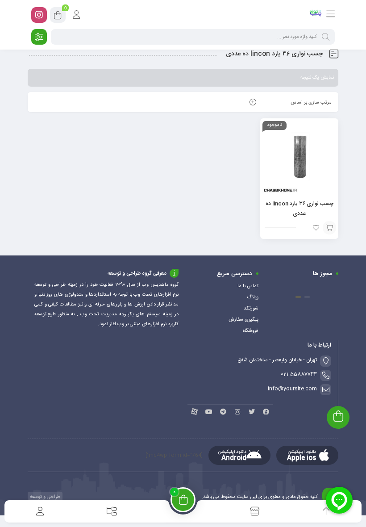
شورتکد (251, 309)
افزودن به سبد (329, 227)
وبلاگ (252, 297)
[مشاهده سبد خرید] (58, 16)
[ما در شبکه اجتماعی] (39, 15)
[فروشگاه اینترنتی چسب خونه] (316, 14)
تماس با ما (247, 286)
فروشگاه (250, 331)
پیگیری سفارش (243, 320)
